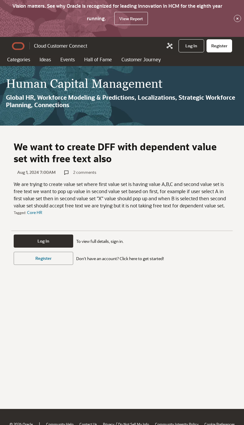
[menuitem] (191, 45)
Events (67, 59)
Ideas (45, 59)
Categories (18, 59)
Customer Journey (141, 59)
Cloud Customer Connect (60, 46)
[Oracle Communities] (169, 45)
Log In (43, 241)
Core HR (34, 212)
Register (43, 258)
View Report (131, 18)
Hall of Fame (98, 59)
